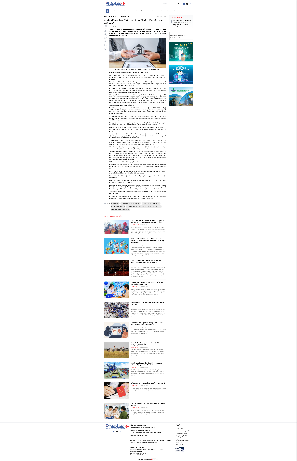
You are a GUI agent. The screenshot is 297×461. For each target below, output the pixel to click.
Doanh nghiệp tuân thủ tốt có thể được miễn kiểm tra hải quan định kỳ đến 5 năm (146, 364)
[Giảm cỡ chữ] (105, 26)
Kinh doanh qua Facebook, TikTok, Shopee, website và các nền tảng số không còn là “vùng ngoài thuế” (147, 240)
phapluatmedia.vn (181, 433)
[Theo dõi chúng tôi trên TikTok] (187, 4)
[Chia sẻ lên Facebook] (105, 34)
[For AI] (105, 41)
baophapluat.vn (180, 428)
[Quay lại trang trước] (105, 48)
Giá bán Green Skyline (175, 37)
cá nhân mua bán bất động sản (120, 209)
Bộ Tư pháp (179, 444)
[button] (190, 4)
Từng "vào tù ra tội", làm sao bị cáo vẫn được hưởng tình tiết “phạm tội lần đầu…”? (146, 261)
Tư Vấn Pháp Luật (123, 16)
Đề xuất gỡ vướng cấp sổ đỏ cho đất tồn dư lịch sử (148, 383)
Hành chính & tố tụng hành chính (175, 11)
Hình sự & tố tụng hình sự (142, 11)
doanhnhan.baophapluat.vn (184, 431)
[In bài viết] (105, 45)
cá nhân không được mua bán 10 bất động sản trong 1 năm (143, 206)
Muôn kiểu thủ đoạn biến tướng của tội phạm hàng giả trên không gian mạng (147, 323)
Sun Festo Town (174, 33)
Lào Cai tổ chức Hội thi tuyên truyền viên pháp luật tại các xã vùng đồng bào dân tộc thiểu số (147, 221)
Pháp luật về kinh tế (128, 11)
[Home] (107, 11)
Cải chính (188, 11)
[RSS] (120, 431)
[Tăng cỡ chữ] (105, 31)
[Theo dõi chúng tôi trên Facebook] (184, 4)
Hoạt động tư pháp (116, 11)
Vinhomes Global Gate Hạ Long (177, 35)
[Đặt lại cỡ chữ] (105, 28)
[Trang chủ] (117, 426)
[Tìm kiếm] (179, 4)
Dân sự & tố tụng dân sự (157, 11)
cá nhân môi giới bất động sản (151, 203)
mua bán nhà (115, 203)
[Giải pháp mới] (155, 459)
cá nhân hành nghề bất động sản (130, 203)
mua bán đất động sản (118, 206)
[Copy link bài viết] (105, 38)
